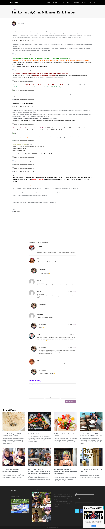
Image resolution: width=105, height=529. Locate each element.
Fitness (76, 503)
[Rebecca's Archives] (41, 507)
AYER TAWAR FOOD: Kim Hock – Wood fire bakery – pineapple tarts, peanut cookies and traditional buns (39, 471)
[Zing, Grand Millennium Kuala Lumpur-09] (23, 157)
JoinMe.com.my (67, 284)
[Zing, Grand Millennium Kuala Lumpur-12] (23, 168)
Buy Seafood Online (34, 434)
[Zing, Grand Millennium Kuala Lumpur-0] (22, 54)
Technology (78, 498)
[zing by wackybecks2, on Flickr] (14, 133)
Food (76, 493)
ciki (38, 259)
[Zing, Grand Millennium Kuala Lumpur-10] (23, 160)
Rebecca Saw (14, 3)
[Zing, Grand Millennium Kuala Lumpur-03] (23, 90)
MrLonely (39, 246)
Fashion (77, 501)
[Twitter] (77, 511)
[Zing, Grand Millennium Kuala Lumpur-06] (23, 124)
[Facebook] (82, 511)
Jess (38, 360)
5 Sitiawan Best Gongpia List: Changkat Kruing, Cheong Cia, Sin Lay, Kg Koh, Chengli (65, 471)
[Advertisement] (52, 226)
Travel (76, 495)
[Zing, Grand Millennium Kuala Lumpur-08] (23, 140)
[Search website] (94, 2)
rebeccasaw (42, 269)
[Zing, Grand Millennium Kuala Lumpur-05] (23, 106)
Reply (75, 258)
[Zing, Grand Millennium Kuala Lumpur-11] (23, 164)
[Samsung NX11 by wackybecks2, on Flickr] (16, 211)
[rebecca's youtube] (20, 506)
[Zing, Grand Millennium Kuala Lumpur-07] (23, 40)
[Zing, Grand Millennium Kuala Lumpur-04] (23, 99)
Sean (38, 334)
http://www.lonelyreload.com (51, 252)
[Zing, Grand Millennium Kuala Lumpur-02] (23, 81)
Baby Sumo (40, 314)
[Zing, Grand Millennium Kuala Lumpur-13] (23, 171)
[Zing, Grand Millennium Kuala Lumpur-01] (23, 70)
